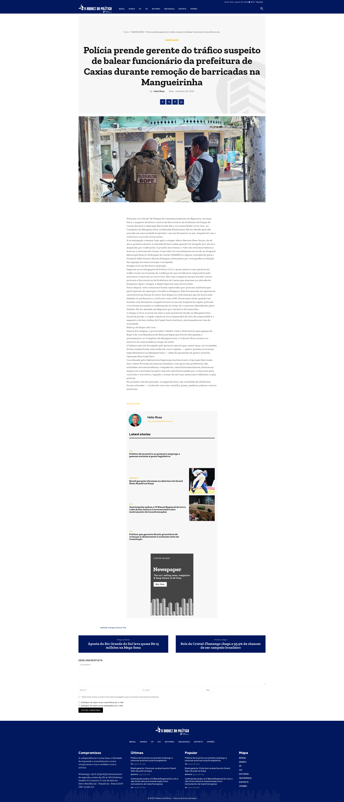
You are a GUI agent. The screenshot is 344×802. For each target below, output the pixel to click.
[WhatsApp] (181, 102)
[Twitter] (169, 102)
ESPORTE (133, 478)
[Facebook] (162, 102)
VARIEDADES (137, 32)
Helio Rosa (159, 91)
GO (130, 451)
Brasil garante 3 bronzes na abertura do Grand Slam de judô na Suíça (156, 482)
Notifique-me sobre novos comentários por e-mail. (102, 702)
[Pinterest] (175, 102)
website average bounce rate (113, 627)
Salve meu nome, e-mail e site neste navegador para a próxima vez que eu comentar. (120, 697)
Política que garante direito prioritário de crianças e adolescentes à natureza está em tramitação (154, 537)
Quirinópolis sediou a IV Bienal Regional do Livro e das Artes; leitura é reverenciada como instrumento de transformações (157, 509)
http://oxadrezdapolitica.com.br (160, 421)
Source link (133, 403)
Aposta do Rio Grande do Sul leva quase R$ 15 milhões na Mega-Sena (123, 645)
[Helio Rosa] (137, 420)
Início (126, 32)
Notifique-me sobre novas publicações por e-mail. (102, 706)
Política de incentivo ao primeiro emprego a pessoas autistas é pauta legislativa (154, 455)
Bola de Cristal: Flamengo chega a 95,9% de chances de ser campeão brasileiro (221, 645)
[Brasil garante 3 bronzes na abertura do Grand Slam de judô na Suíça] (202, 481)
